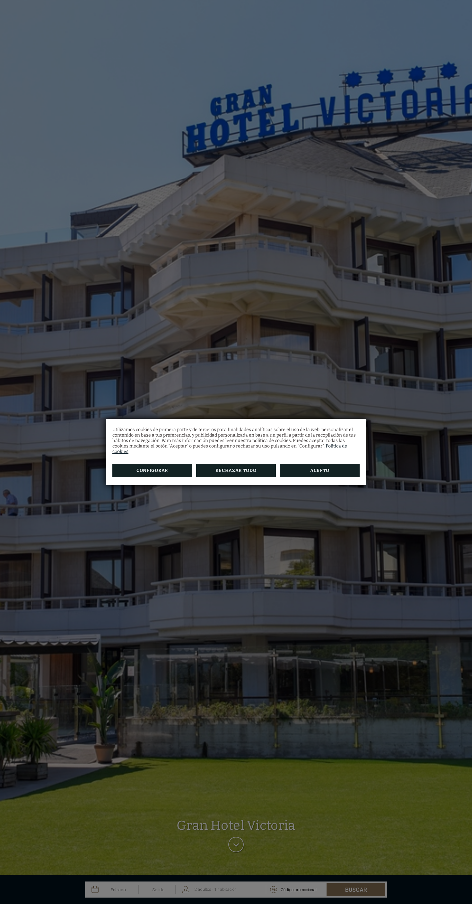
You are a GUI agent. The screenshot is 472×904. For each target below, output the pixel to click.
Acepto (319, 470)
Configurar (152, 470)
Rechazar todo (235, 470)
